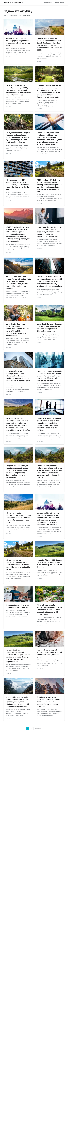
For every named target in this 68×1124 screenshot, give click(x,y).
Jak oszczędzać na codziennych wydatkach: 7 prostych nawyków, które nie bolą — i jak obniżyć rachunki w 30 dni (18, 564)
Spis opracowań (48, 2)
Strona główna (60, 2)
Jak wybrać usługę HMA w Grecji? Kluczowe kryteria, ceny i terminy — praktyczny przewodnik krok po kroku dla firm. (17, 184)
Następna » (38, 728)
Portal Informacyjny (13, 2)
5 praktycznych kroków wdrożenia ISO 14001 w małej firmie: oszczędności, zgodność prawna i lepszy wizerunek (49, 702)
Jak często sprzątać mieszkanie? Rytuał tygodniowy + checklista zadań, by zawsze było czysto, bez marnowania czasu (18, 517)
